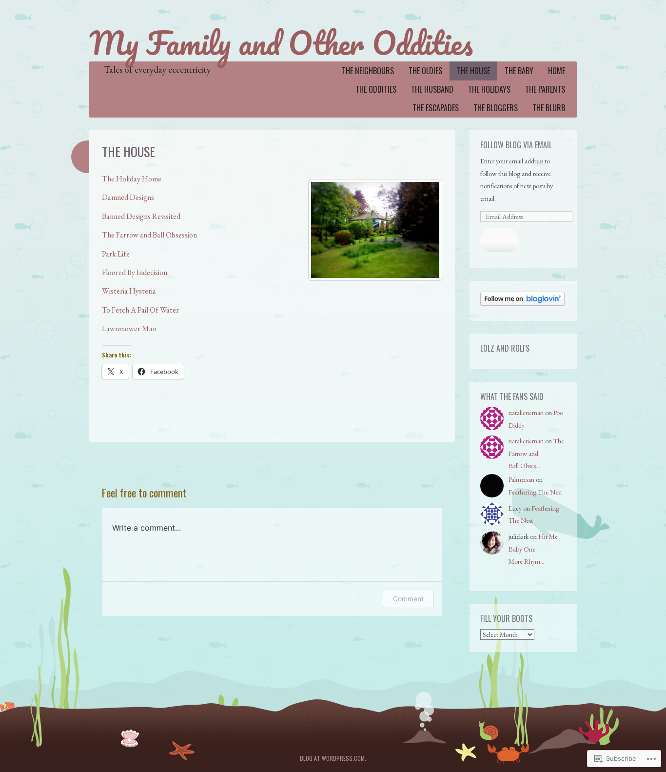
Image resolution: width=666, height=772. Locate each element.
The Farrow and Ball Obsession (149, 235)
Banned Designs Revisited (141, 216)
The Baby (519, 71)
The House (473, 71)
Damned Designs (128, 197)
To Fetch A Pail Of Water (140, 310)
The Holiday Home (131, 179)
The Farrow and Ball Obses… (536, 453)
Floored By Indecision (134, 272)
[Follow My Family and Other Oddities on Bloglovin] (522, 303)
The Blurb (548, 108)
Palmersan (521, 479)
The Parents (545, 89)
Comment (408, 598)
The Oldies (425, 71)
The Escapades (435, 108)
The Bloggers (495, 108)
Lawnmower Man (129, 328)
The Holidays (489, 89)
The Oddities (375, 89)
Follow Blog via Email (516, 145)
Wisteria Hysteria (129, 291)
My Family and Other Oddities (281, 43)
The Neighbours (368, 71)
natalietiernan (526, 412)
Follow (499, 240)
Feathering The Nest (535, 492)
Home (556, 71)
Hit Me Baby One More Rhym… (533, 549)
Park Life (116, 254)
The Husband (432, 89)
